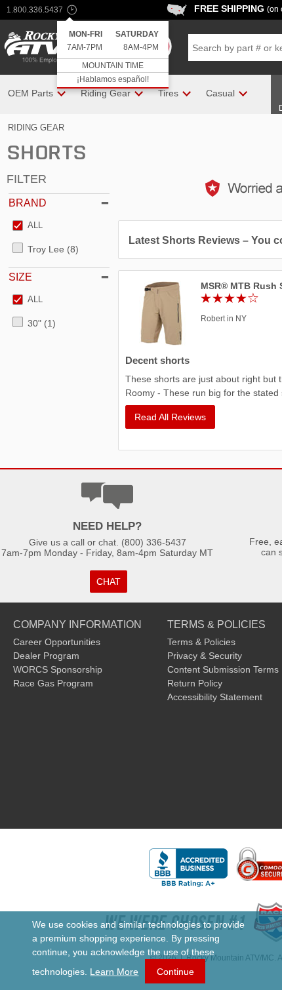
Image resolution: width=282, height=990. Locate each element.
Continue (175, 971)
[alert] (113, 55)
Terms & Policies (201, 642)
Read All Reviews (170, 417)
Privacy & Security (204, 655)
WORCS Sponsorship (57, 669)
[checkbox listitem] (27, 226)
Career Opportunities (56, 642)
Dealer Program (46, 655)
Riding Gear (36, 127)
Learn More (114, 971)
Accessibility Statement (214, 697)
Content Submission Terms (223, 669)
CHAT (108, 581)
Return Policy (194, 683)
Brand (28, 202)
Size (20, 277)
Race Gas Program (53, 683)
